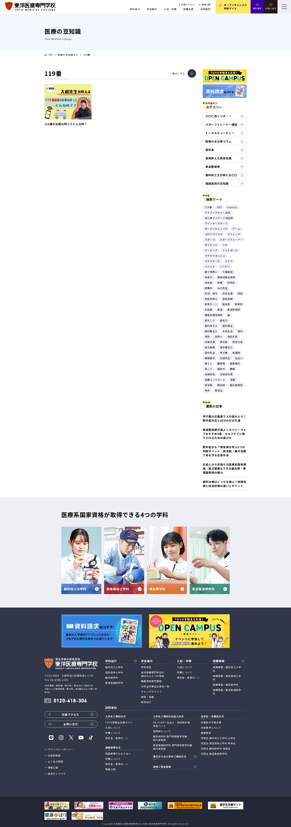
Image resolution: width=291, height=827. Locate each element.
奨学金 (209, 150)
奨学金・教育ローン (188, 677)
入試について (184, 667)
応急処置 (227, 293)
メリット (210, 266)
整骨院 (239, 304)
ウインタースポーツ (216, 223)
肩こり (209, 369)
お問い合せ (270, 8)
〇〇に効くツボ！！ (218, 116)
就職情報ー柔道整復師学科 (227, 691)
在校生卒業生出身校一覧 (155, 686)
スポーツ (210, 239)
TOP (50, 54)
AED (219, 207)
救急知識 (227, 298)
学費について (184, 672)
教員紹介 (146, 702)
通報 (232, 379)
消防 (207, 336)
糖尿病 (221, 363)
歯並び (224, 320)
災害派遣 (210, 342)
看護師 (236, 352)
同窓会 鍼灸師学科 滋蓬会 (216, 748)
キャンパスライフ (151, 691)
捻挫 (240, 293)
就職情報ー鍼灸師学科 (225, 684)
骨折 (207, 390)
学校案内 (152, 9)
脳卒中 (221, 369)
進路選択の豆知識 (217, 183)
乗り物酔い (211, 272)
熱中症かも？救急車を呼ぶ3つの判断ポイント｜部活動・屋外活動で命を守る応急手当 (224, 451)
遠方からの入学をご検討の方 (169, 756)
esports (232, 207)
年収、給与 (211, 293)
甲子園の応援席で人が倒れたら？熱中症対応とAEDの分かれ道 (224, 418)
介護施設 (227, 272)
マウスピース (212, 261)
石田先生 (225, 358)
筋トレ (209, 363)
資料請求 (257, 8)
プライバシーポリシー (60, 749)
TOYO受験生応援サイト (119, 722)
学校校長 (146, 667)
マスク (229, 261)
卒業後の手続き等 (211, 722)
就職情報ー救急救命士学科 (227, 677)
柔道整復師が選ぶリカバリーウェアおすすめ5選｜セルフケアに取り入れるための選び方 (224, 434)
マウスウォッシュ (215, 255)
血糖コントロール (215, 379)
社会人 (239, 358)
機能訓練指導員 (214, 315)
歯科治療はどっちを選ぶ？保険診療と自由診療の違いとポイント (224, 484)
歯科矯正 (227, 325)
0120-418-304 (70, 701)
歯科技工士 (211, 325)
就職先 (209, 288)
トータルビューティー (219, 133)
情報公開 (206, 4)
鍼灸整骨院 (236, 385)
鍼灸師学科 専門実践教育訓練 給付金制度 (170, 738)
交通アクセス (187, 4)
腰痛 (232, 369)
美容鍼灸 (235, 363)
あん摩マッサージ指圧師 (219, 218)
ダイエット (211, 245)
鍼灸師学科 (111, 677)
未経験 (209, 309)
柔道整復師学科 (114, 683)
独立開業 (210, 347)
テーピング (211, 250)
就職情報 (218, 661)
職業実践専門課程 (151, 681)
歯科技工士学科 (114, 667)
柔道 (219, 309)
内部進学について (211, 727)
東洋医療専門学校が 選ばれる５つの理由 (152, 674)
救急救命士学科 (114, 672)
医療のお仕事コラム (218, 141)
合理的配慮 (54, 755)
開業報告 (206, 733)
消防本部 (232, 336)
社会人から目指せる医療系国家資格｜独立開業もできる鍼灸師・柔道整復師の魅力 (224, 468)
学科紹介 (135, 9)
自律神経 (210, 374)
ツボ (225, 245)
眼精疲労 (210, 358)
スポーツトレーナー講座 (221, 124)
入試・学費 (170, 9)
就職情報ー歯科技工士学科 (227, 668)
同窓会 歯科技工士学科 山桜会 (218, 738)
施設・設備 (147, 696)
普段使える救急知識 (218, 158)
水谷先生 (227, 331)
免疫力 (209, 277)
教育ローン (211, 304)
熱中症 (224, 342)
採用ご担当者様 (162, 766)
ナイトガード (230, 250)
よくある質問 (55, 761)
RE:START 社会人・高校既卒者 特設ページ (171, 724)
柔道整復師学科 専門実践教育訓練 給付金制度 (172, 746)
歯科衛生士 (211, 331)
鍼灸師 (221, 385)
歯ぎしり (210, 320)
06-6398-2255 (59, 680)
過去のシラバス (57, 773)
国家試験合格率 (226, 277)
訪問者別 (205, 9)
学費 (219, 282)
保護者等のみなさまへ (118, 753)
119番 (208, 207)
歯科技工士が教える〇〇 (221, 175)
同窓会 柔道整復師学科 (214, 753)
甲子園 (224, 352)
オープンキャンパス (216, 228)
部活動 (209, 385)
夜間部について (162, 731)
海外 (240, 331)
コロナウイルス (214, 234)
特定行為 (237, 342)
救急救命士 (211, 298)
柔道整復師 (212, 167)
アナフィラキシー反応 (217, 212)
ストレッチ (234, 234)
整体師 (226, 304)
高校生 (218, 390)
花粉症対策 (226, 374)
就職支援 (188, 9)
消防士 (218, 336)
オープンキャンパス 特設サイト (235, 6)
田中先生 (210, 352)
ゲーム (236, 228)
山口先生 (222, 288)
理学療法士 (226, 347)
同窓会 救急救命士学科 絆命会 (218, 743)
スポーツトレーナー (231, 239)
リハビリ (225, 266)
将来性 (231, 282)
